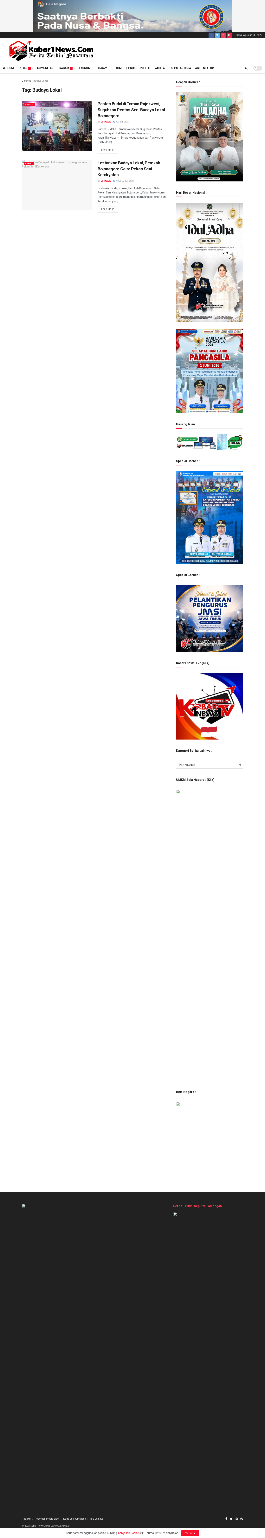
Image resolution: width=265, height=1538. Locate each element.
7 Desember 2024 (124, 181)
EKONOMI (85, 68)
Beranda (26, 80)
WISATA (160, 68)
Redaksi (26, 1518)
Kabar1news (37, 1525)
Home (11, 68)
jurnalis (106, 122)
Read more (107, 150)
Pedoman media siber (47, 1518)
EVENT (29, 163)
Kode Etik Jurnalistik (74, 1518)
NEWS (23, 68)
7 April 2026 (122, 122)
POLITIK (145, 68)
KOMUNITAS (45, 68)
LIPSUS (131, 68)
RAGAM (64, 68)
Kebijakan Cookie (128, 1533)
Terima (190, 1533)
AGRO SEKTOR (204, 68)
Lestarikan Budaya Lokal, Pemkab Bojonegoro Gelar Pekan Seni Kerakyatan (129, 169)
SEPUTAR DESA (181, 68)
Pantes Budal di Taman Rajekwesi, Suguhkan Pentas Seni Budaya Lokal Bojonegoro (131, 109)
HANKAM (101, 68)
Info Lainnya (96, 1518)
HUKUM (117, 68)
